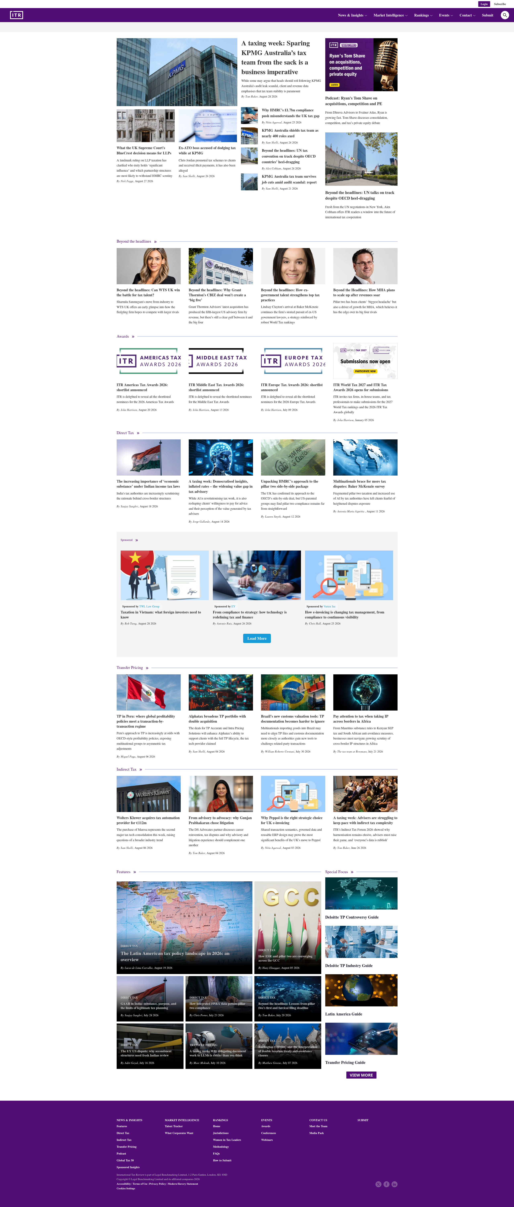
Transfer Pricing (130, 667)
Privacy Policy (157, 1183)
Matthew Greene (271, 1063)
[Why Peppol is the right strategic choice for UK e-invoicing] (293, 794)
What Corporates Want (179, 1133)
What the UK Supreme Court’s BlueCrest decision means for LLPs (144, 150)
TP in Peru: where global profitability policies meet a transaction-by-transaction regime (146, 721)
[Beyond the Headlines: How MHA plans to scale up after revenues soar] (365, 266)
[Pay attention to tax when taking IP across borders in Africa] (365, 692)
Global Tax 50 (125, 1160)
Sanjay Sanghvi (129, 506)
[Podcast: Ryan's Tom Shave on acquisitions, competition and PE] (361, 64)
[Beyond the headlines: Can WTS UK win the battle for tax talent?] (149, 266)
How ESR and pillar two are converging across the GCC (285, 958)
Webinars (267, 1139)
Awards (123, 336)
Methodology (221, 1146)
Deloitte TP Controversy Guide (352, 917)
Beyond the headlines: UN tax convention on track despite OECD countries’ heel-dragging (289, 156)
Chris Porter (200, 1015)
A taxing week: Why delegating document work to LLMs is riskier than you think (218, 1053)
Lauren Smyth (273, 516)
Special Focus (336, 871)
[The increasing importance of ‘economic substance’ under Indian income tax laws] (149, 457)
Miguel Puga (128, 756)
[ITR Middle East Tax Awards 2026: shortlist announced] (221, 361)
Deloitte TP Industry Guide (349, 965)
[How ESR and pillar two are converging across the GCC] (287, 927)
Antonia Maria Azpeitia (351, 511)
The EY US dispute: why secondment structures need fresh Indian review (146, 1053)
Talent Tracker (174, 1126)
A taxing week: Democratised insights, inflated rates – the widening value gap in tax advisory (221, 486)
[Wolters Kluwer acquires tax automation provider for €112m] (149, 794)
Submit (487, 15)
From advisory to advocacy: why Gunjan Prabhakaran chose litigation (220, 820)
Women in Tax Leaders (227, 1139)
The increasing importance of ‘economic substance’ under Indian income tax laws (148, 484)
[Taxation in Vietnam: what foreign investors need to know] (165, 575)
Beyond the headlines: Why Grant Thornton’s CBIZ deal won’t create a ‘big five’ (217, 295)
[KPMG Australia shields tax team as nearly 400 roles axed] (249, 135)
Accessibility (124, 1183)
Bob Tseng (131, 623)
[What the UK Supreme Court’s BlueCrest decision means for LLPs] (146, 125)
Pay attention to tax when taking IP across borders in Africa (360, 719)
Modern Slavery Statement (183, 1183)
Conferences (268, 1133)
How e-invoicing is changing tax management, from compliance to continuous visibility (344, 614)
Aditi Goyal (131, 1063)
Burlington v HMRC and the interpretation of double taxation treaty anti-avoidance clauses (287, 1051)
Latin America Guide (343, 1014)
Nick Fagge (127, 181)
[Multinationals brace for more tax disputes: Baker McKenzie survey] (365, 457)
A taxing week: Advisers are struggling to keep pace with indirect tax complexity (365, 820)
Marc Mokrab (201, 1063)
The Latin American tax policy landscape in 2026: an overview (175, 956)
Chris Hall (315, 623)
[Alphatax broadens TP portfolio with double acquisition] (221, 692)
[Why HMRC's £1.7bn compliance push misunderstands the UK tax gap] (249, 115)
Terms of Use (140, 1183)
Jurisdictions (220, 1133)
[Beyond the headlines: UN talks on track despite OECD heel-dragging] (361, 159)
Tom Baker (251, 96)
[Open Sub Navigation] (366, 15)
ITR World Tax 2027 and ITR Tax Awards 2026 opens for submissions (360, 387)
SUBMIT (363, 1120)
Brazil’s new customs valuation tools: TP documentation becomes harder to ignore (293, 719)
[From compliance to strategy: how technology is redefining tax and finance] (257, 575)
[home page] (26, 15)
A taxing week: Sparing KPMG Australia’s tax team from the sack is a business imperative (275, 57)
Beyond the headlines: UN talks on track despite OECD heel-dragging (359, 195)
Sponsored (127, 540)
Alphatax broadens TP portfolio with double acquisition (217, 719)
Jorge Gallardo (201, 521)
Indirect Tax (127, 769)
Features (124, 871)
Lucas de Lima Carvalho (139, 968)
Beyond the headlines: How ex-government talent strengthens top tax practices (290, 295)
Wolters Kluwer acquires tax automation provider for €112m (148, 820)
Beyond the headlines (134, 241)
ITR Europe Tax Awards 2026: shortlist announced (292, 387)
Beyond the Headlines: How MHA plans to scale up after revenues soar (364, 292)
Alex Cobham (273, 168)
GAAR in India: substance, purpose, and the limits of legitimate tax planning (148, 1006)
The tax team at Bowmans (352, 751)
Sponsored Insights (128, 1167)
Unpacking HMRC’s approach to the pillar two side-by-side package (289, 484)
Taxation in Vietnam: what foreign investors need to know (161, 614)
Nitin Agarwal (274, 122)
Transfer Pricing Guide (345, 1062)
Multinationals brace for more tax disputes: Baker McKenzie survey (359, 484)
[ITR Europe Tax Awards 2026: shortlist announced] (293, 361)
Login (484, 4)
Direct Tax (125, 432)
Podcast (121, 1153)
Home (216, 1126)
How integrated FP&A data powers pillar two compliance (217, 1006)
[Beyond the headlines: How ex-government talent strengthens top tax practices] (293, 266)
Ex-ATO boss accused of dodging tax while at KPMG (207, 150)
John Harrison (129, 410)
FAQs (216, 1153)
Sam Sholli (189, 176)
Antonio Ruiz (224, 623)
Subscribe (500, 4)
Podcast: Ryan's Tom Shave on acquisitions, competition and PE (353, 101)
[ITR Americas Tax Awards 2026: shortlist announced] (149, 361)
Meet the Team (318, 1126)
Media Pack (316, 1133)
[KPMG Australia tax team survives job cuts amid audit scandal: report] (249, 181)
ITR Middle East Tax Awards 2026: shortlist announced (216, 387)
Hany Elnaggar (271, 968)
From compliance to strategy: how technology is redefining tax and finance (250, 614)
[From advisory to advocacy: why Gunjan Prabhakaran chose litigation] (221, 794)
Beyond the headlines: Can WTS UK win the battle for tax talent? (148, 292)
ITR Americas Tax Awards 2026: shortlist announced (142, 387)
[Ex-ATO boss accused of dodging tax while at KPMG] (208, 125)
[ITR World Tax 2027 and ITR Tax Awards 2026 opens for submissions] (365, 361)
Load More (257, 638)
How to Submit (222, 1160)
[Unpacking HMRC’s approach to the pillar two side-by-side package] (293, 457)
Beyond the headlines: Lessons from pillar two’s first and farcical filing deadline (286, 1006)
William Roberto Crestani (279, 751)
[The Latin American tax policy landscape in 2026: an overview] (184, 927)
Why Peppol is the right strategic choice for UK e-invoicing (291, 820)
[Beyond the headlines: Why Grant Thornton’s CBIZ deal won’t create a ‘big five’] (221, 266)
